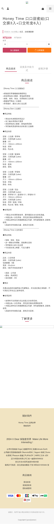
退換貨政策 (27, 485)
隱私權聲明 (27, 488)
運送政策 (27, 482)
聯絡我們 (27, 425)
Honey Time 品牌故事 (27, 422)
